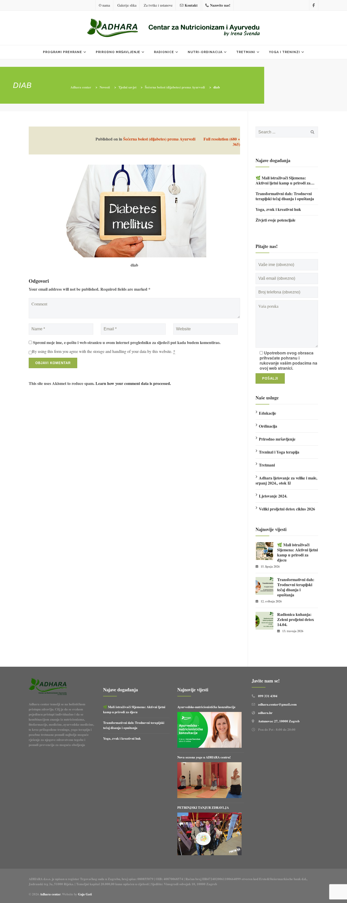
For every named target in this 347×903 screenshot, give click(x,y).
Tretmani (245, 52)
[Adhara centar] (173, 28)
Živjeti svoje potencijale (275, 220)
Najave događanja (273, 160)
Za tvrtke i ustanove (158, 5)
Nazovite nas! (220, 5)
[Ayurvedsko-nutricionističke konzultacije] (209, 730)
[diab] (134, 210)
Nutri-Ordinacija (205, 52)
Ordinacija (268, 426)
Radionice (164, 52)
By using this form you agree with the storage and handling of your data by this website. (103, 351)
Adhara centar (50, 894)
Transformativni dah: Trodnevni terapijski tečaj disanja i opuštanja (285, 196)
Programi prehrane (62, 52)
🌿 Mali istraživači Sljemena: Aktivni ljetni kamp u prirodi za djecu (283, 180)
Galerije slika (126, 5)
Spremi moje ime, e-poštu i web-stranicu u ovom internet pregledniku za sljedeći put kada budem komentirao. (126, 342)
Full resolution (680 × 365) (221, 141)
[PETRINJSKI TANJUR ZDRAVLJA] (209, 834)
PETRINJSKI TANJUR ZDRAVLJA (203, 807)
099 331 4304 (267, 695)
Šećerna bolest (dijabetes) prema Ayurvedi (159, 139)
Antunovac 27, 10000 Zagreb (278, 721)
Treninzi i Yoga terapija (279, 452)
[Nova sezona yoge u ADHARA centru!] (209, 780)
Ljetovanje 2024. (273, 496)
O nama (104, 5)
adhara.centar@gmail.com (277, 704)
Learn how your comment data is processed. (133, 383)
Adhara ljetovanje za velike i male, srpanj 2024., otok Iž (286, 480)
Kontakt (191, 5)
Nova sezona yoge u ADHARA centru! (204, 757)
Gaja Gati (85, 894)
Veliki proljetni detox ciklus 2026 (287, 509)
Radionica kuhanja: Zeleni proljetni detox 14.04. (295, 619)
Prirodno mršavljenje (118, 52)
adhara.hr (265, 712)
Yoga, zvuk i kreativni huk (278, 209)
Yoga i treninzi (284, 52)
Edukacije (267, 413)
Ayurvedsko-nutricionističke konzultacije (206, 706)
